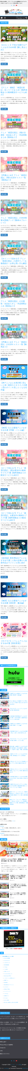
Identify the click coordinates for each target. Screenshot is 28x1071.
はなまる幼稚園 (7, 958)
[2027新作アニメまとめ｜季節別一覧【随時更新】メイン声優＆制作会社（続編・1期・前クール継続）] (4, 878)
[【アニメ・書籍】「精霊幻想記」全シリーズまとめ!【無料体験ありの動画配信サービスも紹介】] (14, 76)
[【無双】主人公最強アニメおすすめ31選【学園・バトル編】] (14, 416)
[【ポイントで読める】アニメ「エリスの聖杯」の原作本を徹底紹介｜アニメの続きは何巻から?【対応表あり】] (4, 913)
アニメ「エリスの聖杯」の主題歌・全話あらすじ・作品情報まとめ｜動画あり (18, 903)
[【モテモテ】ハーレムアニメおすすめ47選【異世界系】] (14, 630)
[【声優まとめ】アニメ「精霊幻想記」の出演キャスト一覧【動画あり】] (14, 331)
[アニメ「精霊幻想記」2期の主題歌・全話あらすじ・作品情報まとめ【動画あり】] (14, 121)
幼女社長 (5, 982)
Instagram (2, 833)
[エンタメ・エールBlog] (1, 17)
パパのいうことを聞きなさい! (9, 978)
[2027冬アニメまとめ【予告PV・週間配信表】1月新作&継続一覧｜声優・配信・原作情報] (14, 849)
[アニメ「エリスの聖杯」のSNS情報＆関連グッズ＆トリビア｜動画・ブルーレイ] (4, 896)
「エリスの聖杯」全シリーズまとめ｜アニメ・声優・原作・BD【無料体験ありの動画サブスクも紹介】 (18, 886)
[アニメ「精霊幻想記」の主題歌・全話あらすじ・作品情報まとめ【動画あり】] (14, 290)
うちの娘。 (6, 969)
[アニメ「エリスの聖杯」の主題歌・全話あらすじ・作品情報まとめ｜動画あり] (4, 904)
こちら (13, 820)
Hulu (19, 685)
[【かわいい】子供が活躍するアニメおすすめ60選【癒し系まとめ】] (14, 34)
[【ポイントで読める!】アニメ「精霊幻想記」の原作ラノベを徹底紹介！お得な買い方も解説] (14, 247)
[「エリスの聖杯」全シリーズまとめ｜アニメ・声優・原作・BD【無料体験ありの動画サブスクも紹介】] (4, 887)
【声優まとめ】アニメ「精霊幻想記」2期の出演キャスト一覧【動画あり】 (14, 177)
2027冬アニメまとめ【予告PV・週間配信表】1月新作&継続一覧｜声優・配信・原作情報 (14, 860)
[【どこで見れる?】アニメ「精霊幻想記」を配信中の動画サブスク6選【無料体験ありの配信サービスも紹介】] (14, 502)
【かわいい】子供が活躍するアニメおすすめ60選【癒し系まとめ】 (14, 47)
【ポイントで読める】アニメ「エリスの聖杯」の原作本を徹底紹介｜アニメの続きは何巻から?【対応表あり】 (18, 912)
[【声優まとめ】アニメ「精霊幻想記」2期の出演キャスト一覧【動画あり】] (14, 164)
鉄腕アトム (6, 980)
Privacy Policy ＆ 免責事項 (6, 1044)
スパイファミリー (7, 991)
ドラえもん (6, 993)
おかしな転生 (6, 1000)
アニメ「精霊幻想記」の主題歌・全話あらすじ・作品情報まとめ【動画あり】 (14, 303)
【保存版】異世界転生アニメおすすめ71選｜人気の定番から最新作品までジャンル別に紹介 (14, 560)
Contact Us (2, 1047)
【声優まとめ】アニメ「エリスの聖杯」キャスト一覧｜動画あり (17, 920)
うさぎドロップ (7, 962)
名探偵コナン (6, 995)
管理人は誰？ (3, 1041)
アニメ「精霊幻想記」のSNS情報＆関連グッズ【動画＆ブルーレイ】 (14, 220)
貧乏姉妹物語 (6, 964)
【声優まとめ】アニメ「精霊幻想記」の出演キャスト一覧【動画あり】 (14, 344)
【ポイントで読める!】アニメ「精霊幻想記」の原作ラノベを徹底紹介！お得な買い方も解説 (14, 261)
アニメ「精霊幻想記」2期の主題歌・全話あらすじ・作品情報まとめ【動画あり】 (14, 135)
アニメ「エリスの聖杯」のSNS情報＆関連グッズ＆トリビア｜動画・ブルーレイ (18, 894)
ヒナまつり (6, 986)
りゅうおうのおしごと (8, 973)
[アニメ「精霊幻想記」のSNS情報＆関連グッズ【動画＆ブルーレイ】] (14, 207)
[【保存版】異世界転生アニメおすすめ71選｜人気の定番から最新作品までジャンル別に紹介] (14, 547)
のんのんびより (7, 960)
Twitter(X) (2, 829)
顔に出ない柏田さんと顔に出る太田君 (11, 1002)
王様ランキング (7, 971)
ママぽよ (5, 967)
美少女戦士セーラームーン (9, 984)
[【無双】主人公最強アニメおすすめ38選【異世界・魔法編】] (14, 589)
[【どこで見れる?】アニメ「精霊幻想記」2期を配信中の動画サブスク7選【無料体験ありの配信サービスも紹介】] (14, 457)
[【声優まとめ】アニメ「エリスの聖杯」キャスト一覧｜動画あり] (4, 921)
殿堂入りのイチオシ (5, 1053)
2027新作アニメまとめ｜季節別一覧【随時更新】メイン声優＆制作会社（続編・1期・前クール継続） (17, 877)
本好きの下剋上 (7, 989)
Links (1, 1050)
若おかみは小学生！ (7, 975)
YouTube (2, 826)
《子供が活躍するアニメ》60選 (7, 956)
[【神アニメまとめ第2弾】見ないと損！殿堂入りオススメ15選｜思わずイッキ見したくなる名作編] (14, 371)
